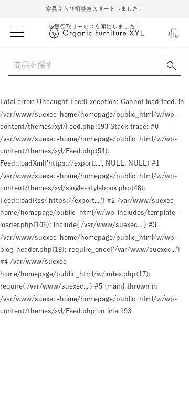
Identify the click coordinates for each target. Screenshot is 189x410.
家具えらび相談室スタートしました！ (95, 9)
